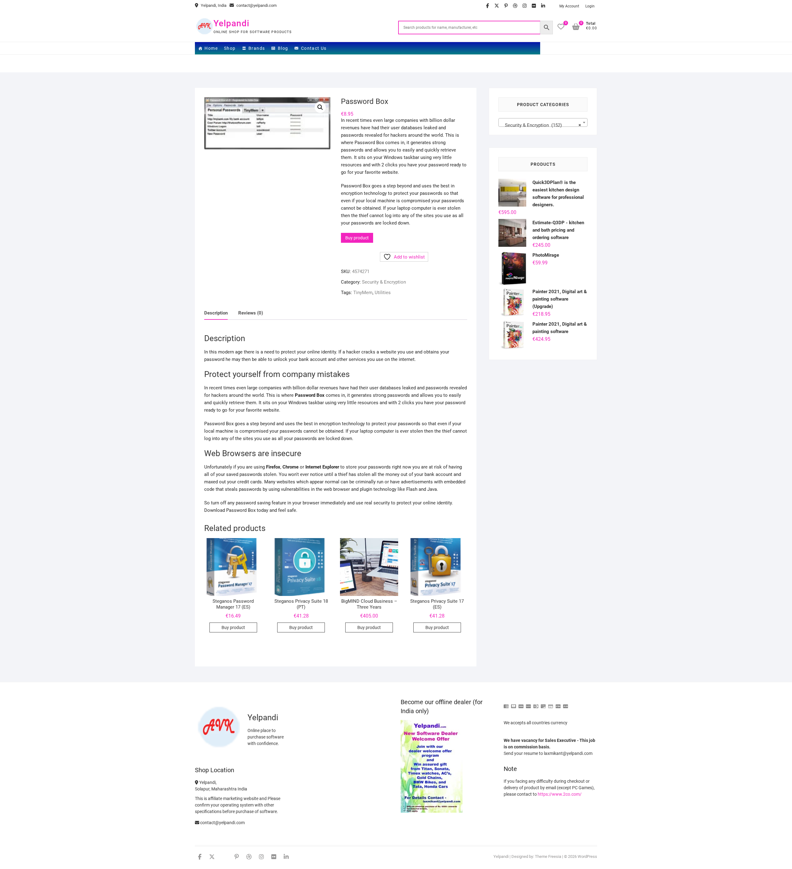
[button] (320, 107)
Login (590, 6)
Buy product (357, 237)
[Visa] (521, 703)
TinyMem (362, 292)
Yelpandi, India (213, 5)
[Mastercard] (513, 703)
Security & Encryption (384, 282)
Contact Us (314, 48)
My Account (569, 6)
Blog (283, 48)
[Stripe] (558, 703)
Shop (230, 48)
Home (211, 48)
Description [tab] (216, 313)
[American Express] (506, 703)
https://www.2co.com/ (560, 794)
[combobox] (543, 122)
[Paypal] (528, 703)
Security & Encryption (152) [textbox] (541, 125)
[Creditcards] (550, 703)
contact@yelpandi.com (256, 5)
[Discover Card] (543, 703)
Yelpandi (231, 23)
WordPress (587, 856)
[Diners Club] (535, 703)
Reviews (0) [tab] (250, 313)
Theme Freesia (548, 856)
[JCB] (565, 703)
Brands (256, 48)
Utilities (383, 292)
